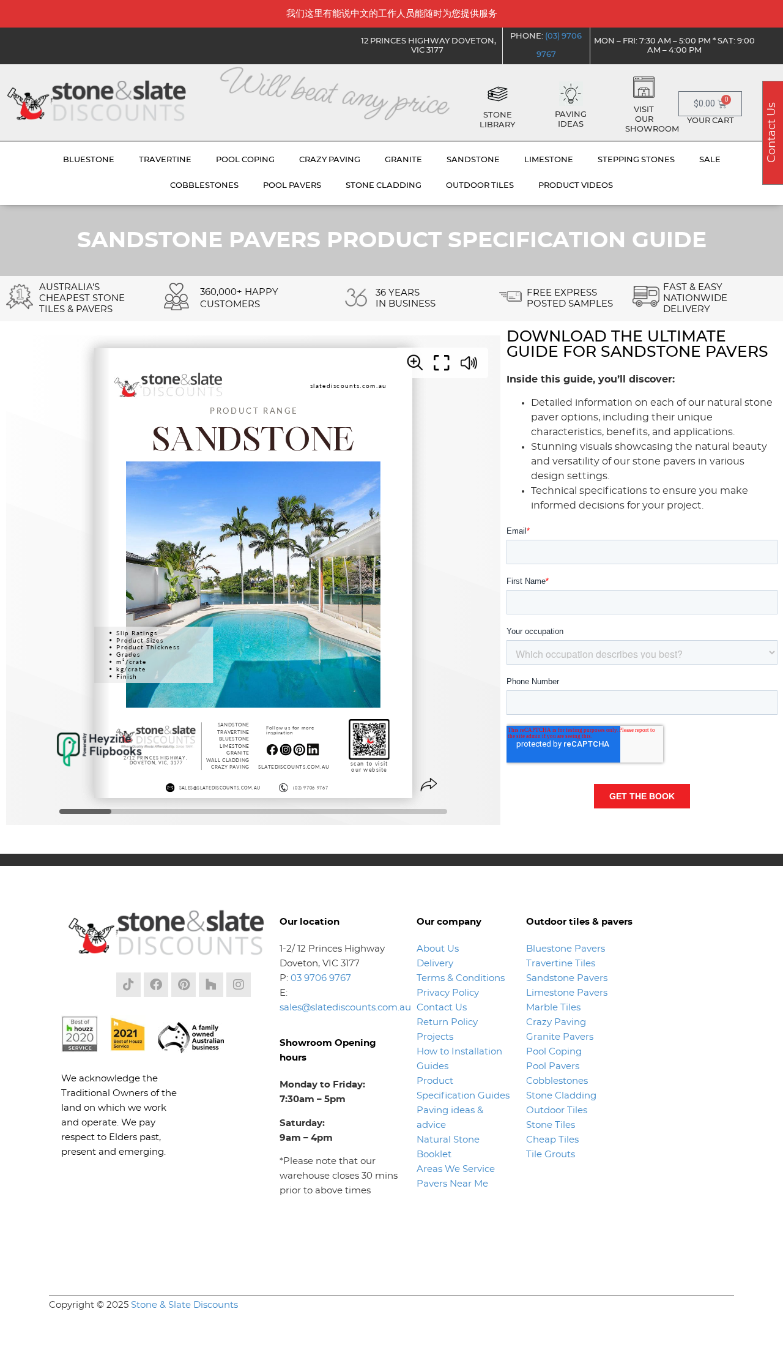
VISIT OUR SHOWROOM (652, 119)
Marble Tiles (553, 1007)
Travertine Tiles (560, 963)
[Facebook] (156, 984)
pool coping (245, 160)
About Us (438, 948)
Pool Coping (554, 1051)
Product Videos (575, 186)
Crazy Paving (556, 1022)
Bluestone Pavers (565, 948)
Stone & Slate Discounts (184, 1305)
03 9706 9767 (321, 978)
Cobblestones (557, 1081)
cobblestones (204, 186)
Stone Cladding (561, 1095)
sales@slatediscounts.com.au (345, 1007)
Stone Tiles (550, 1125)
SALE (710, 160)
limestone (548, 160)
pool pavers (292, 186)
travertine (165, 160)
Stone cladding (383, 186)
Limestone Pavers (566, 993)
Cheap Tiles (552, 1139)
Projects (435, 1037)
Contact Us (442, 1007)
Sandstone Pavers (566, 978)
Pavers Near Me (452, 1183)
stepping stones (636, 160)
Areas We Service (456, 1169)
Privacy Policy (448, 993)
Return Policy (447, 1022)
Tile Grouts (550, 1154)
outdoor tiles (480, 186)
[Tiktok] (128, 984)
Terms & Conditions (461, 978)
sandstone (473, 160)
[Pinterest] (183, 984)
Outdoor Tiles (556, 1110)
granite (403, 160)
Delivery (435, 963)
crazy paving (329, 160)
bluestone (88, 160)
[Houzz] (211, 984)
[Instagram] (238, 984)
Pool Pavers (552, 1066)
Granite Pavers (559, 1037)
